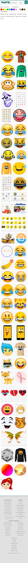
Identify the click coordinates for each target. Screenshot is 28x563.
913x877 (4, 77)
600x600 (17, 428)
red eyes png (8, 503)
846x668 (4, 243)
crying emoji (12, 14)
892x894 (4, 257)
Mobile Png (7, 533)
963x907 (17, 309)
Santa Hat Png (7, 526)
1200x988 (16, 213)
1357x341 (4, 401)
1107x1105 (4, 296)
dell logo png (8, 511)
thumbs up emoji (21, 14)
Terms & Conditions (20, 505)
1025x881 (4, 282)
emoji (7, 14)
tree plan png (7, 514)
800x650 (4, 213)
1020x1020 (4, 269)
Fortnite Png (20, 535)
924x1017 (18, 62)
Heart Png (7, 535)
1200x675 (14, 201)
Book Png (14, 547)
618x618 (4, 160)
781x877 (17, 384)
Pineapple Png (14, 543)
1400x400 (4, 489)
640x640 (18, 282)
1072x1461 (4, 107)
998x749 (4, 89)
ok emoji (3, 16)
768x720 (4, 415)
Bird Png (14, 541)
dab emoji (18, 16)
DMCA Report (20, 507)
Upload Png (20, 511)
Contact (20, 503)
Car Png (14, 539)
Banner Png (14, 550)
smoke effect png (8, 512)
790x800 (17, 369)
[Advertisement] (14, 35)
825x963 (4, 462)
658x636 (17, 415)
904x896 (17, 257)
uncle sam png (7, 507)
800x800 (17, 296)
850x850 (19, 89)
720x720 (17, 323)
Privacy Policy (20, 509)
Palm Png (20, 522)
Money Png (14, 538)
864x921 (16, 190)
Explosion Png (20, 533)
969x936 (17, 475)
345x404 (4, 355)
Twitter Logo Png (8, 524)
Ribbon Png (7, 529)
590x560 (4, 369)
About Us (20, 501)
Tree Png (20, 526)
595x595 (16, 148)
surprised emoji (10, 16)
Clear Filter (4, 11)
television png (7, 509)
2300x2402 (4, 384)
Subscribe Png (7, 522)
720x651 (15, 174)
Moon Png (20, 529)
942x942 (4, 475)
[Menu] (26, 2)
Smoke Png (20, 528)
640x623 (4, 428)
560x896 (17, 107)
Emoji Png (14, 545)
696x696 (18, 243)
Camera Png (20, 524)
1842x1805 (4, 309)
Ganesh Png (14, 548)
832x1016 (18, 77)
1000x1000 (19, 160)
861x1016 (17, 462)
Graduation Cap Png (20, 531)
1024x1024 (4, 62)
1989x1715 (18, 269)
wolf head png (7, 501)
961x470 (4, 231)
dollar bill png (8, 505)
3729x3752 (4, 135)
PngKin (7, 531)
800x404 (4, 445)
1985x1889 (16, 121)
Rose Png (8, 528)
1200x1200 (17, 135)
